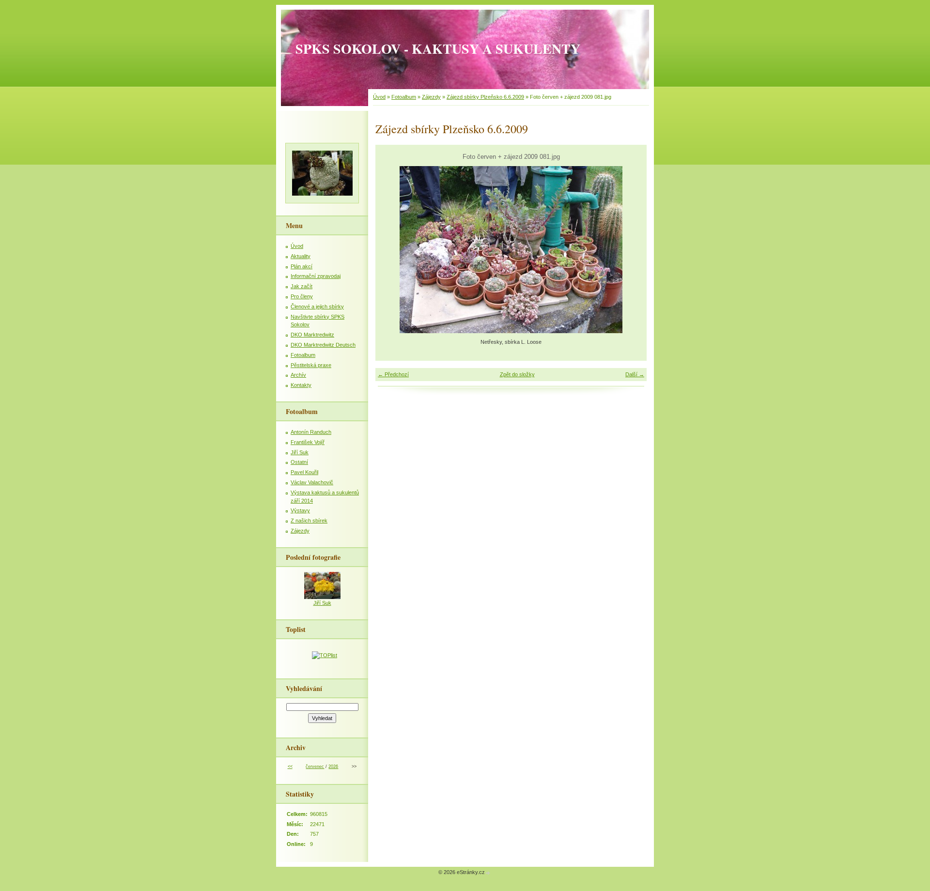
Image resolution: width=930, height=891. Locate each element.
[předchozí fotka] (391, 249)
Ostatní (299, 462)
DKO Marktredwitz (312, 335)
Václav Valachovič (312, 482)
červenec (315, 766)
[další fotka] (631, 249)
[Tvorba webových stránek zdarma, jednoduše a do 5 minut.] (488, 873)
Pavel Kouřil (304, 472)
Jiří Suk (300, 452)
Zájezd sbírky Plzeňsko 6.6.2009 (485, 97)
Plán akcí (301, 266)
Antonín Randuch (311, 432)
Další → (634, 374)
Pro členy (302, 296)
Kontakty (301, 385)
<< (290, 766)
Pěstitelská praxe (311, 365)
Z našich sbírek (309, 520)
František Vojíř (308, 442)
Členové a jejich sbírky (317, 306)
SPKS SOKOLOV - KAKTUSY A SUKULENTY (437, 49)
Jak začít (301, 286)
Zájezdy (431, 97)
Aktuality (300, 256)
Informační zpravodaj (316, 276)
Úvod (379, 97)
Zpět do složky (517, 374)
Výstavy (300, 510)
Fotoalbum (403, 97)
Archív (298, 375)
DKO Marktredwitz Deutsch (323, 345)
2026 (333, 766)
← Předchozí (393, 374)
